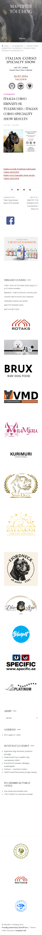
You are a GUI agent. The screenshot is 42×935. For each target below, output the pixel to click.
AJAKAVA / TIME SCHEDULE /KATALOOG (20, 292)
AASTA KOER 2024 (11, 309)
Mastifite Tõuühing (21, 9)
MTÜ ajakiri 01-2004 (12, 735)
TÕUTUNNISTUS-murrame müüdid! (18, 794)
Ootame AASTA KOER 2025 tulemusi (19, 296)
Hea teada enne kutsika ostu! (15, 791)
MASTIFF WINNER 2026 (13, 305)
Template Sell (20, 930)
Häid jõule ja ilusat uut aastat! (16, 301)
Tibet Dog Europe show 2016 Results (11, 201)
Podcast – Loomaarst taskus (15, 769)
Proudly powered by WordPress (15, 927)
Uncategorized (9, 94)
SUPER (16, 125)
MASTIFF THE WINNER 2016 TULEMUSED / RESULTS (32, 204)
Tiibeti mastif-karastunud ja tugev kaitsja (20, 772)
